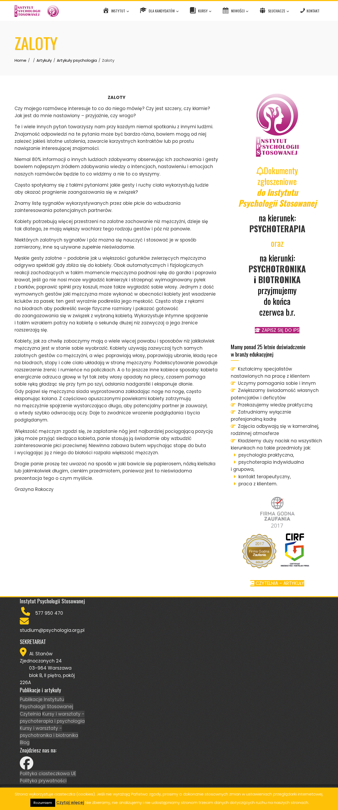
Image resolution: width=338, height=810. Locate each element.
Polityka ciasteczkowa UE (48, 773)
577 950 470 (49, 613)
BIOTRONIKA (279, 279)
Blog (25, 742)
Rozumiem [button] (43, 802)
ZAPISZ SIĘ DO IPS (279, 330)
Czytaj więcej (70, 802)
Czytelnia (30, 714)
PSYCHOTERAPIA (277, 228)
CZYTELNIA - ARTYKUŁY (279, 583)
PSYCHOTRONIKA (277, 268)
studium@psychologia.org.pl (52, 630)
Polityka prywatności (43, 781)
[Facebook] (26, 766)
